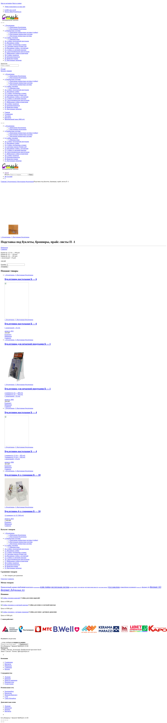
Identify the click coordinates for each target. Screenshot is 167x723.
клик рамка (45, 587)
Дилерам (7, 677)
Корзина (7, 709)
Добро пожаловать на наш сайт (15, 6)
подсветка (81, 587)
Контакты (8, 117)
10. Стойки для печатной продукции (17, 41)
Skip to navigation (6, 3)
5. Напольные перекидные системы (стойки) (23, 32)
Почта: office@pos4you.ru (13, 11)
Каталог (7, 669)
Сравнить (4, 249)
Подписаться (23, 644)
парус (76, 587)
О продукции (9, 684)
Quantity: (3, 264)
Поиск (31, 174)
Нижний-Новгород (11, 695)
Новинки (8, 678)
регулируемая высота (91, 587)
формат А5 (19, 590)
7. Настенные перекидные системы (20, 36)
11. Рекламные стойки (12, 43)
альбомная (21, 587)
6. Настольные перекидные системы (20, 34)
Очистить (4, 579)
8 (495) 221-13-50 (10, 10)
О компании (9, 114)
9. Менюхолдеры (14, 39)
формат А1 (138, 587)
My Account (8, 176)
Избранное (4, 247)
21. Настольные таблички (13, 60)
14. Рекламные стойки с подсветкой (16, 48)
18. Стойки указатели (12, 55)
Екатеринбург (9, 691)
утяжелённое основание (128, 587)
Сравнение (8, 667)
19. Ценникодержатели (12, 57)
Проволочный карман (9, 587)
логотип (72, 587)
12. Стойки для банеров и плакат (15, 44)
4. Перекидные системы (12, 30)
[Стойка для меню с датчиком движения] (14, 612)
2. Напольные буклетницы (17, 27)
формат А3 (155, 587)
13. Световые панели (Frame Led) (16, 46)
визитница (29, 587)
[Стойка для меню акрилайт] (10, 598)
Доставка (8, 116)
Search (7, 173)
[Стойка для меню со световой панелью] (14, 605)
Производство (9, 682)
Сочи (6, 696)
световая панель (103, 587)
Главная (7, 112)
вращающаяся (36, 587)
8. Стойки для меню (11, 37)
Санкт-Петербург (10, 698)
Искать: (7, 174)
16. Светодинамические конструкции (17, 51)
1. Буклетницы (9, 25)
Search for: (4, 63)
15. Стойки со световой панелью (15, 50)
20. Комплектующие (11, 58)
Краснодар (8, 693)
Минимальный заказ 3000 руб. (15, 119)
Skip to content (16, 3)
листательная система (60, 587)
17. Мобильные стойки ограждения (16, 53)
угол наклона (114, 587)
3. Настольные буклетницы (17, 29)
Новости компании (11, 680)
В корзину (4, 266)
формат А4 (7, 589)
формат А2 (146, 587)
